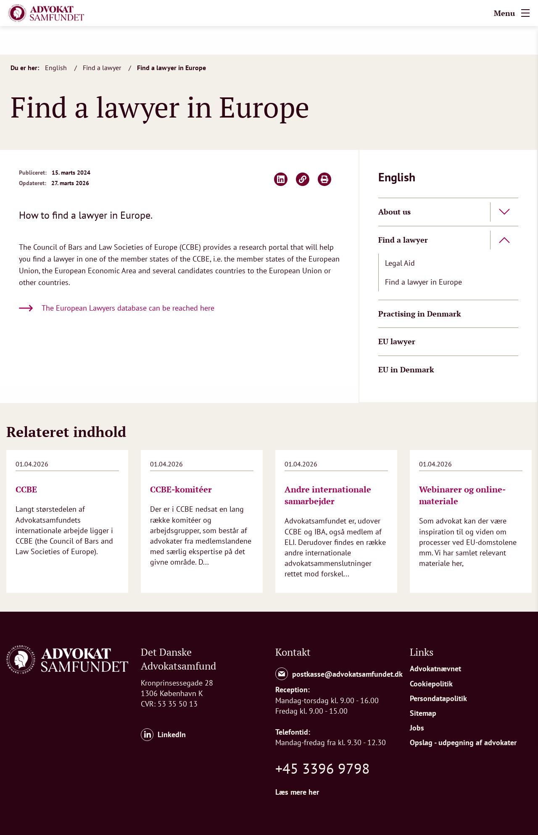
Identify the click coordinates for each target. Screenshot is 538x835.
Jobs (417, 728)
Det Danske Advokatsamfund (178, 659)
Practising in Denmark (419, 314)
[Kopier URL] (302, 179)
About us (394, 212)
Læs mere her (297, 792)
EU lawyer (396, 341)
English (57, 67)
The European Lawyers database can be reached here (128, 308)
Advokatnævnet (435, 668)
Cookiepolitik (431, 683)
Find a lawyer (103, 67)
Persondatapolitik (438, 698)
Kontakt (293, 652)
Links (421, 652)
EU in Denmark (406, 369)
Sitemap (423, 713)
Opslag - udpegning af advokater (463, 742)
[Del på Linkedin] (280, 179)
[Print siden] (324, 179)
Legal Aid (400, 263)
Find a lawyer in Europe (171, 67)
